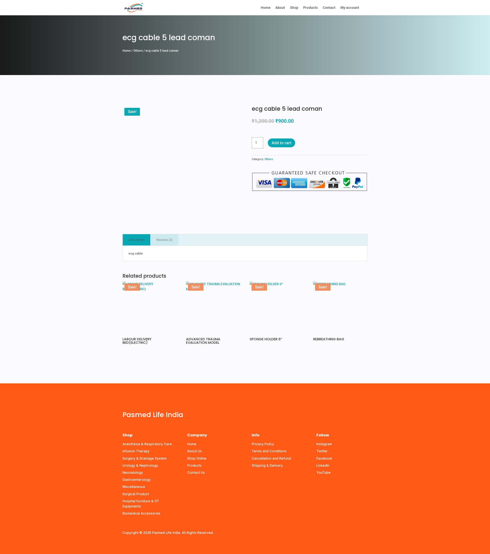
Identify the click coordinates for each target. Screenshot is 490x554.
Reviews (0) (164, 240)
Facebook (324, 458)
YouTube (323, 473)
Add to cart (281, 143)
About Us (194, 451)
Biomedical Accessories (141, 513)
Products (310, 8)
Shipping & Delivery (267, 465)
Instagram (324, 444)
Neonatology (132, 473)
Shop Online (196, 458)
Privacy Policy (263, 444)
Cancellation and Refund (271, 458)
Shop (294, 8)
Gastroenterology (136, 480)
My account (350, 8)
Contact (329, 8)
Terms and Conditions (269, 451)
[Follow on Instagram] (141, 405)
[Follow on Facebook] (125, 405)
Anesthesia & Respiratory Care (147, 444)
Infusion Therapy (135, 451)
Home (265, 8)
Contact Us (196, 473)
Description (136, 240)
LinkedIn (322, 465)
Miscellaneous (133, 487)
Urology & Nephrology (140, 465)
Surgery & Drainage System (144, 458)
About (280, 8)
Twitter (322, 451)
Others (138, 50)
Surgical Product (135, 494)
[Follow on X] (133, 405)
